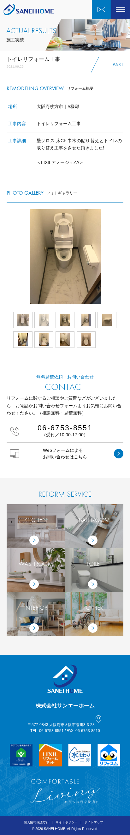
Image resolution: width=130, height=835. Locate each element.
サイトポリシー (67, 822)
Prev (7, 256)
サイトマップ (93, 822)
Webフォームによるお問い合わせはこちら (65, 453)
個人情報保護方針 (36, 822)
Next (123, 256)
